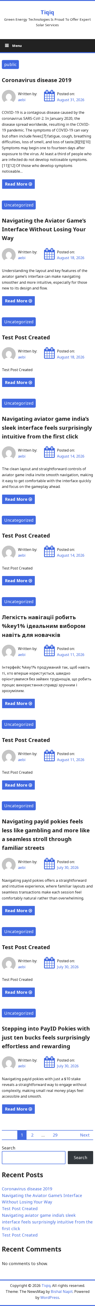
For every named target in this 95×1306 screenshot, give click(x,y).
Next (85, 1135)
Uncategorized (18, 205)
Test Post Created (26, 337)
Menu (16, 45)
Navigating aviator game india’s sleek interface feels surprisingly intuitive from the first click (47, 427)
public (10, 64)
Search (8, 1148)
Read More (17, 184)
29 (55, 1135)
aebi (22, 99)
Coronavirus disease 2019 (36, 80)
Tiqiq (47, 12)
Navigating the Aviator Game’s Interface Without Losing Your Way (44, 229)
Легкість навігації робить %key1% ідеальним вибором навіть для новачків (44, 626)
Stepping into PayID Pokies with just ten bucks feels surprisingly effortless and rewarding (46, 1037)
